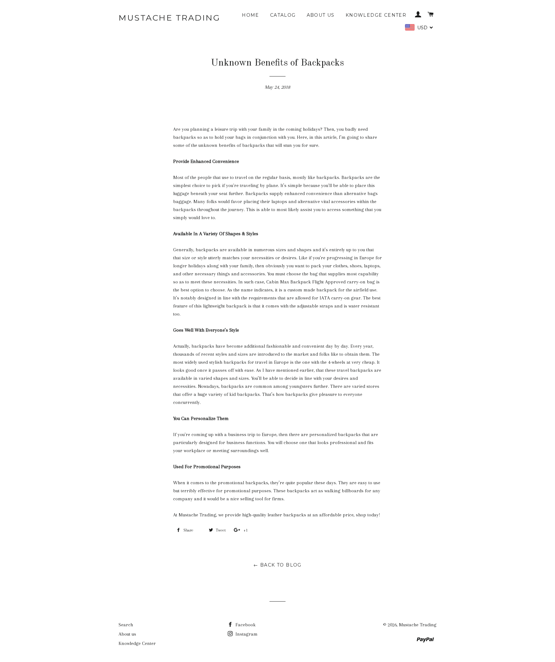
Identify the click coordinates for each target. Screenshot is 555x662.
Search (126, 625)
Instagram (246, 634)
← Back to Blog (277, 565)
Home (250, 15)
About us (321, 15)
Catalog (283, 15)
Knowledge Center (376, 15)
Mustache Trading (169, 17)
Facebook (245, 625)
